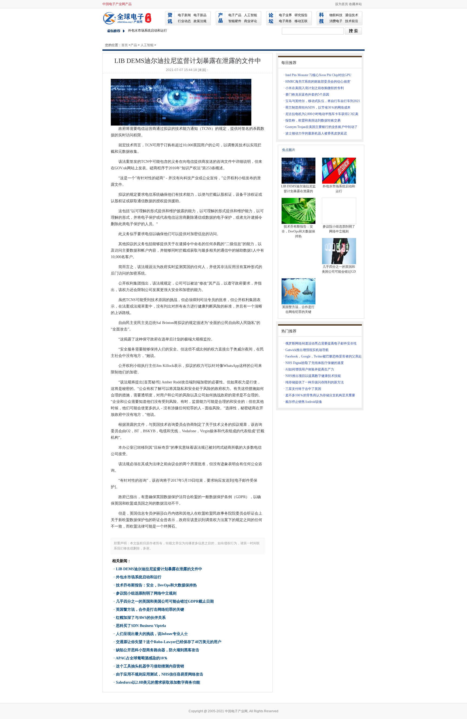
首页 (124, 45)
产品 (134, 45)
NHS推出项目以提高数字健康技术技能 (313, 376)
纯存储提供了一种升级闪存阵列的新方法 (314, 382)
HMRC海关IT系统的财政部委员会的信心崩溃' (318, 81)
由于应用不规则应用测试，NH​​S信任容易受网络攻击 (159, 674)
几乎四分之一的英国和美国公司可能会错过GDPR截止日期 (165, 601)
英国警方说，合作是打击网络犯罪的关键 (150, 609)
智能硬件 (234, 21)
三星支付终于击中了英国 (303, 389)
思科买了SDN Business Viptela (141, 626)
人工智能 (250, 15)
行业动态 (184, 21)
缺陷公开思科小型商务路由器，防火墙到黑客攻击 (157, 650)
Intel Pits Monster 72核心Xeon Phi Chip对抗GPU (318, 75)
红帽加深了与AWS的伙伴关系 (141, 618)
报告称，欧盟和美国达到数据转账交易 (313, 120)
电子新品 (200, 15)
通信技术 (351, 15)
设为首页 (341, 4)
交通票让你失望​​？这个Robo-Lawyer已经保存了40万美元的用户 (168, 642)
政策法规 (200, 21)
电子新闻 (184, 15)
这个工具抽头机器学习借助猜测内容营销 (150, 666)
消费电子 (335, 21)
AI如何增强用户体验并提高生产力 (309, 369)
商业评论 (250, 21)
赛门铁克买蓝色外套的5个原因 (307, 94)
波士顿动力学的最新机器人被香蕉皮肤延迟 (316, 133)
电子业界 (285, 15)
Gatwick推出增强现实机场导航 (307, 350)
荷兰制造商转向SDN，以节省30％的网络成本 (318, 107)
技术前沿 (351, 21)
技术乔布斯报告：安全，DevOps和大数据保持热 (156, 585)
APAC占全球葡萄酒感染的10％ (142, 658)
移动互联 (301, 21)
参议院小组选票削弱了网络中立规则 (146, 593)
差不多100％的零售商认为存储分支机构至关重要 (320, 395)
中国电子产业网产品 (117, 4)
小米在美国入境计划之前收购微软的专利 (314, 88)
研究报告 (301, 15)
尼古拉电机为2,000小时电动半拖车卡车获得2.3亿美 (321, 114)
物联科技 (335, 15)
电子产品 (234, 15)
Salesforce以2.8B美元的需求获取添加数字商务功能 (158, 682)
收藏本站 (355, 4)
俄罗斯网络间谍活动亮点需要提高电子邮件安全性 (321, 343)
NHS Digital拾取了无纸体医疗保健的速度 (314, 363)
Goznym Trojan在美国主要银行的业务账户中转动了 (321, 127)
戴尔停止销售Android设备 (303, 402)
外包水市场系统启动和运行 (147, 30)
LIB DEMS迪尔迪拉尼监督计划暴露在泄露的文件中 (159, 569)
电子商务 (285, 21)
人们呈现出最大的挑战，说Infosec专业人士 (152, 634)
